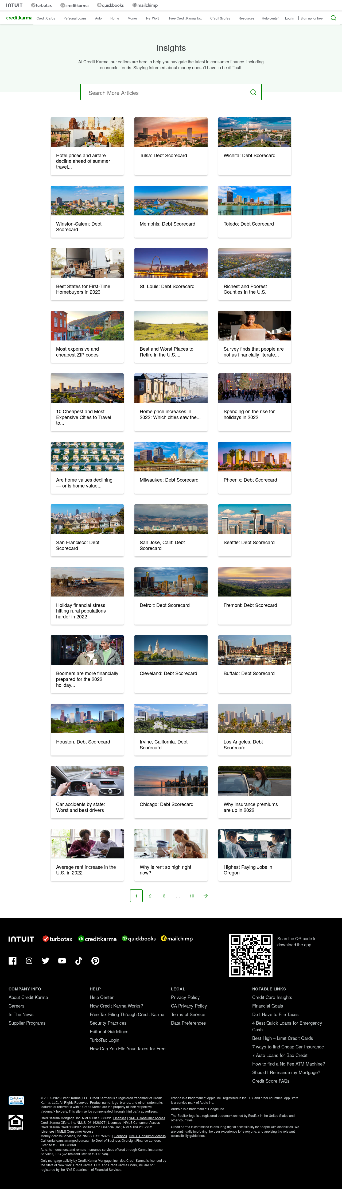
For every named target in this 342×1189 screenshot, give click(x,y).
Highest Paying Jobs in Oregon (248, 869)
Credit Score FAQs (271, 1080)
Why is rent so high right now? (165, 869)
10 (193, 897)
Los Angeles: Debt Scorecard (243, 744)
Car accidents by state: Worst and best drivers (80, 806)
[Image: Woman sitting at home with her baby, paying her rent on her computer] (170, 844)
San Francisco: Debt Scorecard (77, 545)
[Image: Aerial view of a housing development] (87, 456)
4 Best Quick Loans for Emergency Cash (287, 1026)
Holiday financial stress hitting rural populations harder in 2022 (81, 610)
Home (114, 18)
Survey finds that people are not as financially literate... (254, 351)
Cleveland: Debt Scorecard (168, 672)
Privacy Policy (185, 997)
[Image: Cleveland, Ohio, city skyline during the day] (170, 650)
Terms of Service (188, 1014)
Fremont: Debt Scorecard (250, 604)
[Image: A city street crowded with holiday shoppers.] (254, 388)
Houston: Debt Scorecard (83, 741)
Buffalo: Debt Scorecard (249, 672)
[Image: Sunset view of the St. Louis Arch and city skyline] (170, 263)
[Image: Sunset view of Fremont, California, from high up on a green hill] (254, 582)
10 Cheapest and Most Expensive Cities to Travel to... (83, 417)
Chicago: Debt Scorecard (166, 803)
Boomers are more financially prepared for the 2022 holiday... (87, 678)
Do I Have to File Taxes (275, 1014)
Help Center (102, 997)
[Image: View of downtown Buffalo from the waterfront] (254, 650)
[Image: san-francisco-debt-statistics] (87, 519)
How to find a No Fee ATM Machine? (288, 1063)
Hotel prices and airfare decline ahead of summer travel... (83, 161)
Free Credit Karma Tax (185, 18)
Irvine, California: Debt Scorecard (164, 744)
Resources (246, 18)
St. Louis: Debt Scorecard (167, 285)
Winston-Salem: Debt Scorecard (79, 226)
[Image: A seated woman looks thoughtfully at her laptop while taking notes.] (254, 325)
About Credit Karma (28, 997)
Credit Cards (46, 18)
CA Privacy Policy (189, 1005)
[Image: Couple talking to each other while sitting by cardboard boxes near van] (87, 263)
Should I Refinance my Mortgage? (286, 1072)
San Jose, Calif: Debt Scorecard (162, 545)
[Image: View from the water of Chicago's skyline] (170, 781)
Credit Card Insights (272, 997)
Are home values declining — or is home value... (84, 482)
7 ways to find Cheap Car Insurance (288, 1046)
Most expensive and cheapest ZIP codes (77, 351)
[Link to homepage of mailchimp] (145, 5)
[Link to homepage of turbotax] (41, 5)
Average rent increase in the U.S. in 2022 (86, 869)
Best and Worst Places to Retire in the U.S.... (166, 351)
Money (133, 18)
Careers (17, 1005)
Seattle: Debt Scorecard (249, 542)
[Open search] (333, 17)
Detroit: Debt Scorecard (165, 604)
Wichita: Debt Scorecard (249, 155)
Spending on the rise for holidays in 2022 (249, 414)
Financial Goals (267, 1005)
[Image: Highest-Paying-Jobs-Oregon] (254, 844)
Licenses (119, 1118)
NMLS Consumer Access (147, 1118)
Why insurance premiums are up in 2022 (251, 806)
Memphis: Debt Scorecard (167, 223)
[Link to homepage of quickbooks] (110, 5)
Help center (270, 18)
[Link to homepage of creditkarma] (74, 5)
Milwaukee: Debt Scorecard (169, 479)
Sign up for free (312, 18)
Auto (98, 18)
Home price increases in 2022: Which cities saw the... (170, 414)
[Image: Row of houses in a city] (170, 388)
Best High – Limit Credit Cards (282, 1038)
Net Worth (153, 18)
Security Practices (108, 1022)
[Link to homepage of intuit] (14, 5)
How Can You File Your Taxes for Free (127, 1048)
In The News (21, 1014)
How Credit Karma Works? (116, 1005)
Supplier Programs (27, 1022)
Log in (289, 18)
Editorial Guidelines (109, 1031)
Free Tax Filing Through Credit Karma (127, 1014)
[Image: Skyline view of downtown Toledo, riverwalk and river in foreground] (254, 200)
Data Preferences (188, 1022)
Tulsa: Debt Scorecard (163, 155)
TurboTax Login (104, 1039)
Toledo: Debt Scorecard (249, 223)
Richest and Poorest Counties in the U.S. (245, 288)
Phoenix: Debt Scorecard (250, 479)
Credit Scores (220, 18)
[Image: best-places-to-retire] (170, 325)
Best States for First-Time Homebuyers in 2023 (83, 288)
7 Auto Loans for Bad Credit (280, 1055)
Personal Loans (75, 18)
